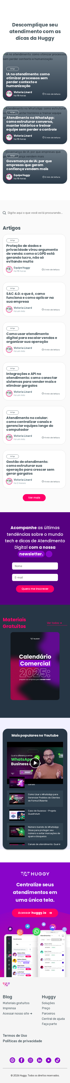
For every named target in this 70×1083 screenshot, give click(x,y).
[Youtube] (48, 1060)
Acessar (35, 913)
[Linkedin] (39, 1060)
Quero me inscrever (35, 589)
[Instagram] (30, 1060)
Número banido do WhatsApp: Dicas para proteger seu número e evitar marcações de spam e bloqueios (44, 832)
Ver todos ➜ (54, 623)
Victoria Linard (23, 92)
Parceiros (48, 1013)
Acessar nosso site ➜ (17, 1013)
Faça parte (49, 1024)
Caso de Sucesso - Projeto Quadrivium (42, 812)
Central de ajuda (53, 1019)
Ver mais (34, 498)
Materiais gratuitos (16, 1003)
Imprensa (9, 1008)
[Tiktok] (57, 1060)
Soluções (48, 1003)
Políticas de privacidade (22, 1041)
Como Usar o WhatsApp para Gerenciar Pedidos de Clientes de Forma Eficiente (44, 797)
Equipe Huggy (22, 175)
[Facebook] (21, 1060)
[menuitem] (19, 1003)
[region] (35, 367)
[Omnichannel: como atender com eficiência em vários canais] (35, 763)
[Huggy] (12, 1060)
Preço (46, 1008)
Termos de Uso (15, 1035)
